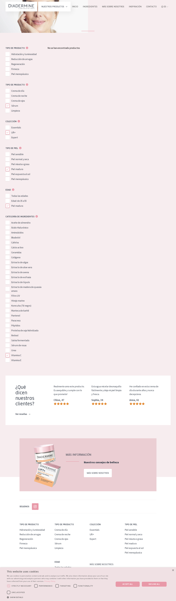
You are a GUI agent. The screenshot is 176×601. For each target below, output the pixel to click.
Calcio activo (17, 247)
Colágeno (15, 257)
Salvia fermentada (20, 340)
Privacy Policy (49, 581)
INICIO (75, 6)
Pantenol (15, 315)
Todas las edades (19, 195)
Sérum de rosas (19, 345)
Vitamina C (16, 355)
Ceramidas (16, 252)
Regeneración (18, 64)
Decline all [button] (154, 584)
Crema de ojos (18, 100)
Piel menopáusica (19, 74)
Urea (13, 350)
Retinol (14, 335)
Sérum (14, 105)
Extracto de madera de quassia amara (26, 289)
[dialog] (88, 584)
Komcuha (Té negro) (21, 305)
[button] (59, 597)
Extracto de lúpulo (20, 282)
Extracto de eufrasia (21, 277)
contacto (151, 6)
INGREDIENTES (90, 6)
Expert (14, 137)
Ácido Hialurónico (19, 227)
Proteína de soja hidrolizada (24, 330)
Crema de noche (19, 95)
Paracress (16, 320)
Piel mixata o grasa (20, 164)
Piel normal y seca (20, 159)
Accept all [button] (128, 584)
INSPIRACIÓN (135, 6)
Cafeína (15, 242)
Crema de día (17, 90)
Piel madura (17, 169)
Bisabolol (15, 237)
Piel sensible (17, 154)
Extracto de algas (19, 262)
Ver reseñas (21, 414)
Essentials (16, 127)
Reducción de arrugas (22, 59)
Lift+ (13, 132)
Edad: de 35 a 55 (19, 200)
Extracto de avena (20, 272)
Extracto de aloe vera (21, 267)
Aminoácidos (17, 232)
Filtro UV (15, 295)
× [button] (173, 570)
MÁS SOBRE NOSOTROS (113, 6)
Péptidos (15, 325)
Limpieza (15, 110)
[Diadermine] (21, 6)
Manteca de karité (20, 310)
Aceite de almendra (20, 222)
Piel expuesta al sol (20, 174)
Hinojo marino (18, 300)
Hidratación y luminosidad (24, 54)
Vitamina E (16, 360)
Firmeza (15, 69)
